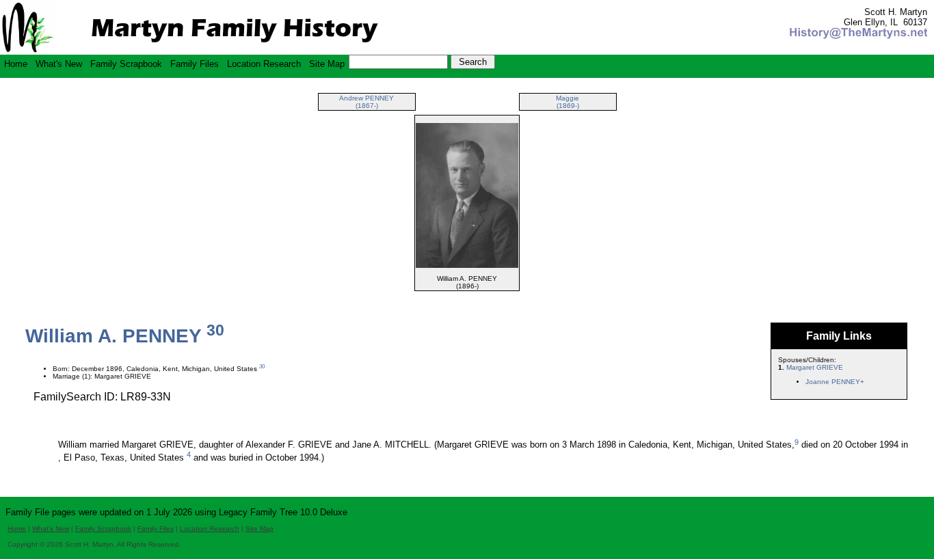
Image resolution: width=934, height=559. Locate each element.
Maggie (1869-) (567, 101)
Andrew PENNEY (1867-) (366, 101)
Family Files (194, 64)
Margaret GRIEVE (814, 367)
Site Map (327, 64)
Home (15, 64)
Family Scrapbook (126, 64)
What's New (59, 64)
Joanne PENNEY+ (834, 381)
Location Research (264, 64)
